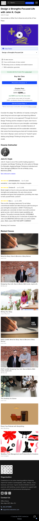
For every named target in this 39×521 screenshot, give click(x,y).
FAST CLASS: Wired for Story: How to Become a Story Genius (18, 340)
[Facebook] (5, 493)
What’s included (32, 106)
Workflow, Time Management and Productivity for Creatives (19, 454)
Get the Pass (29, 3)
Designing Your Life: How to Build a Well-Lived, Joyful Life (19, 284)
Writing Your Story (6, 312)
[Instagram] (9, 493)
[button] (34, 516)
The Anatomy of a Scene (8, 398)
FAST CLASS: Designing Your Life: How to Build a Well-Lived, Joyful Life (18, 370)
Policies (19, 519)
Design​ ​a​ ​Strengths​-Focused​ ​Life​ (12, 52)
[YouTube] (2, 493)
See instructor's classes (8, 174)
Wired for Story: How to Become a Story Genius (16, 256)
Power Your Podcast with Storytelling (12, 426)
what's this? (28, 72)
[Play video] (19, 34)
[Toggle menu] (36, 2)
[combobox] (15, 2)
